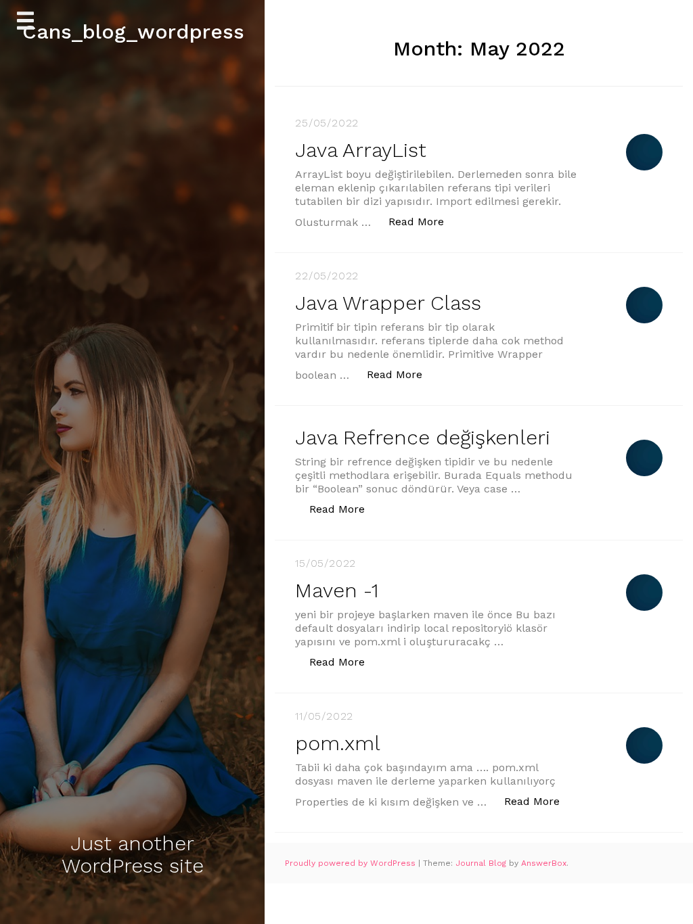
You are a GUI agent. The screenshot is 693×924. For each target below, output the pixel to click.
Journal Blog (482, 863)
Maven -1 (336, 590)
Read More (423, 221)
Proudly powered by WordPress (351, 863)
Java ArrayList (360, 150)
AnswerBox (543, 863)
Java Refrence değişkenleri (422, 437)
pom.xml (337, 743)
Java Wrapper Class (388, 303)
